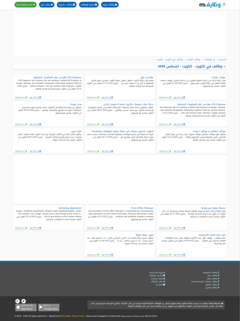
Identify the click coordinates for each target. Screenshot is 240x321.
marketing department (70, 208)
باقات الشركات (157, 281)
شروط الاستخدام (156, 272)
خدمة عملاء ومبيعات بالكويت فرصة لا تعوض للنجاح (129, 104)
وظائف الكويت (211, 284)
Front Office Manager (142, 208)
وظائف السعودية (210, 272)
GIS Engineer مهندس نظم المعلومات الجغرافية (57, 77)
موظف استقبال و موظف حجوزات (209, 131)
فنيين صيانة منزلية (145, 235)
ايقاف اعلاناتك (157, 278)
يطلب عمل (46, 5)
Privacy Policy (78, 316)
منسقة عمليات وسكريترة (213, 208)
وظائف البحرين (211, 287)
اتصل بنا (159, 284)
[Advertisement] (120, 33)
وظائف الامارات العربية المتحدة (204, 281)
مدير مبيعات (76, 104)
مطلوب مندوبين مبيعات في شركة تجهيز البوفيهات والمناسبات (122, 131)
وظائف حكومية (65, 5)
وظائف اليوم (109, 5)
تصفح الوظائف (88, 5)
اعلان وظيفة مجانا (24, 5)
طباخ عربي (76, 131)
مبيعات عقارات (219, 77)
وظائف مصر (212, 275)
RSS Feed (64, 316)
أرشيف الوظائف (156, 275)
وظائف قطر (212, 278)
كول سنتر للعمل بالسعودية (212, 235)
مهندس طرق (147, 77)
